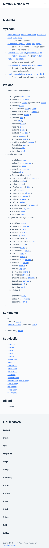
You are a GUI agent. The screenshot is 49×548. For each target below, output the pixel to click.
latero (43, 102)
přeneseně (41, 34)
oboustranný (13, 384)
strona (34, 112)
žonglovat (7, 454)
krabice (32, 34)
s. (20, 321)
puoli (21, 105)
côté (27, 108)
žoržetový (7, 477)
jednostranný (13, 377)
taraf (23, 151)
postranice (12, 368)
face (34, 108)
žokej (5, 509)
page (23, 160)
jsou (15, 59)
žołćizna (6, 493)
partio (24, 229)
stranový (11, 344)
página (27, 193)
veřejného (20, 56)
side (23, 96)
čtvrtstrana (12, 365)
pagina (23, 181)
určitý (34, 65)
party (23, 223)
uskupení (19, 53)
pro (38, 74)
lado (26, 133)
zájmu (28, 56)
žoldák (6, 533)
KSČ (42, 74)
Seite (22, 124)
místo (10, 37)
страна (26, 99)
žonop (6, 469)
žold (5, 525)
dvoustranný (24, 381)
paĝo (24, 166)
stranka (25, 275)
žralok (5, 438)
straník (10, 350)
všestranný (12, 393)
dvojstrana (12, 359)
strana (26, 115)
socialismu (20, 74)
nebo (16, 44)
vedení (39, 56)
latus (20, 121)
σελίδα (22, 202)
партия (26, 226)
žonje (5, 461)
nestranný (12, 374)
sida (23, 148)
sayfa (23, 214)
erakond (25, 232)
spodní (22, 44)
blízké (21, 59)
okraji (20, 37)
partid (25, 262)
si (18, 59)
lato (21, 117)
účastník (11, 65)
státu (10, 59)
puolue (22, 235)
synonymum (31, 74)
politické (11, 53)
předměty (12, 56)
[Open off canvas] (45, 4)
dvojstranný (13, 381)
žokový (6, 517)
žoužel (6, 485)
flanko (24, 102)
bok (9, 34)
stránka (11, 356)
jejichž (30, 53)
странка (31, 278)
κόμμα (22, 269)
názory (36, 53)
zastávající (26, 65)
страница (27, 163)
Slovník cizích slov (16, 4)
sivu (21, 172)
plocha (28, 44)
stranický (11, 347)
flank (28, 96)
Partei (22, 247)
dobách (12, 74)
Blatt (29, 187)
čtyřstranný (12, 390)
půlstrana (11, 362)
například (25, 34)
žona (5, 446)
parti (27, 238)
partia (22, 257)
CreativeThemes (9, 545)
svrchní (11, 44)
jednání (18, 65)
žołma (5, 501)
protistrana (12, 371)
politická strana (14, 324)
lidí (25, 53)
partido (28, 259)
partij (26, 250)
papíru (38, 44)
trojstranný (12, 387)
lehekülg (25, 169)
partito (23, 244)
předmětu (15, 34)
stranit (10, 353)
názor (39, 65)
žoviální (6, 430)
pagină (25, 196)
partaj (34, 324)
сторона (22, 136)
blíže (15, 37)
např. (34, 56)
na (41, 53)
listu (33, 44)
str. (17, 321)
